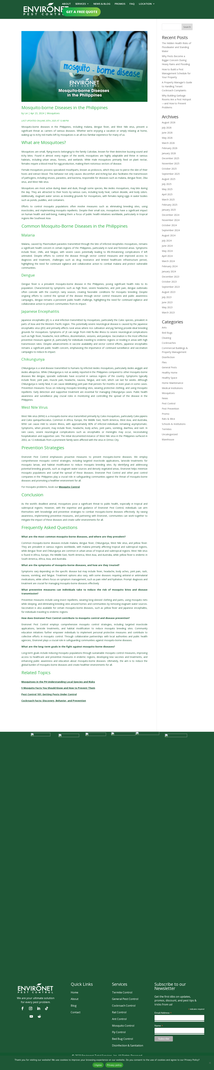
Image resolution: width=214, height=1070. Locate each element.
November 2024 (170, 220)
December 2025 (170, 158)
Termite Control (122, 992)
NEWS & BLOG (101, 4)
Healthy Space (169, 377)
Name (158, 1025)
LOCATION (145, 4)
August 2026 (168, 122)
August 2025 (168, 179)
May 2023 (167, 307)
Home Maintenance (172, 382)
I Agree (98, 1065)
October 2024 (169, 225)
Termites (167, 429)
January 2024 (169, 271)
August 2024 (168, 235)
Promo (165, 413)
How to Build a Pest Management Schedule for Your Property (176, 73)
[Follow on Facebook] (22, 1008)
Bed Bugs (167, 332)
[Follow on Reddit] (39, 1016)
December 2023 (170, 276)
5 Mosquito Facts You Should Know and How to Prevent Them (58, 688)
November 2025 (170, 163)
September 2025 (171, 173)
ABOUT (66, 4)
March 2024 (168, 261)
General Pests (169, 367)
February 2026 (169, 148)
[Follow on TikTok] (46, 1008)
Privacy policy (114, 1065)
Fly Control (119, 1032)
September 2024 (171, 230)
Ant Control (119, 1019)
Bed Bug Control (122, 1039)
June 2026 (167, 132)
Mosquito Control (123, 1025)
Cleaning (166, 337)
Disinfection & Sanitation (127, 1045)
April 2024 (167, 255)
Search (187, 27)
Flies (164, 362)
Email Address (163, 1012)
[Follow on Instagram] (30, 1008)
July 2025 (167, 184)
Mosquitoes (53, 113)
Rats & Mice (168, 418)
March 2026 (168, 143)
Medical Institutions (172, 388)
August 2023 (168, 292)
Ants (164, 327)
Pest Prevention (170, 408)
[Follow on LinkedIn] (38, 1008)
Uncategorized (170, 434)
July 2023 (167, 297)
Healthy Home (169, 372)
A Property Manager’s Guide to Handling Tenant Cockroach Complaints (177, 86)
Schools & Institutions (174, 424)
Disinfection (168, 357)
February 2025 (169, 204)
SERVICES (80, 4)
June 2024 (167, 245)
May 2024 (167, 250)
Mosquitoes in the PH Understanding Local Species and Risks (58, 681)
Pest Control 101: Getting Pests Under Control (49, 694)
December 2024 (170, 214)
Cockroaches (169, 342)
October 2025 (169, 168)
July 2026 (167, 127)
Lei (26, 113)
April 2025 (167, 194)
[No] (209, 1062)
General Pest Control (125, 999)
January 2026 (169, 153)
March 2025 (168, 199)
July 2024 (167, 240)
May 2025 (167, 189)
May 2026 (167, 137)
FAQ (132, 4)
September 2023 (171, 286)
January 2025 (169, 209)
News (165, 398)
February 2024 (169, 266)
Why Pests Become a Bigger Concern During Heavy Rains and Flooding (176, 60)
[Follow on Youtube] (31, 1016)
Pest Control (168, 403)
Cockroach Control (123, 1005)
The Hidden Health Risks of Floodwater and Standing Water (176, 47)
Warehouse (168, 439)
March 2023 (168, 312)
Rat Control (119, 1012)
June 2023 (167, 302)
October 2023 (169, 281)
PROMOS (120, 4)
